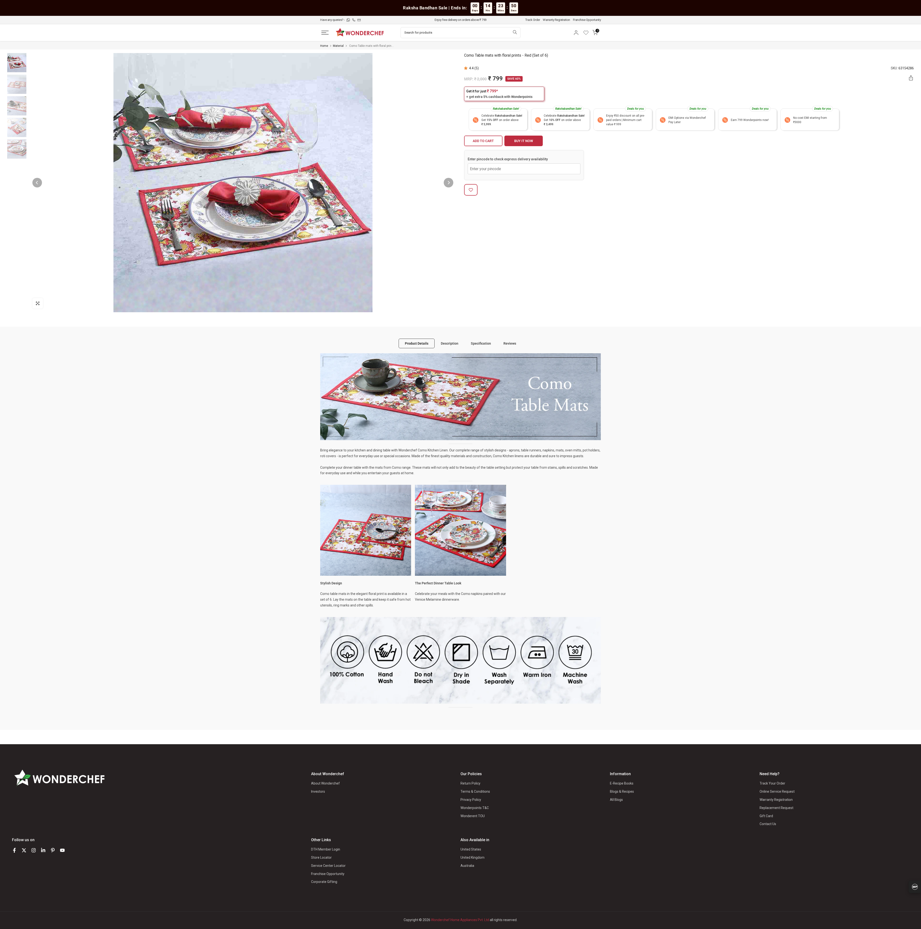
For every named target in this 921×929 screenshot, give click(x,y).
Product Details (416, 343)
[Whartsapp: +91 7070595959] (348, 20)
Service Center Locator (328, 866)
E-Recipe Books (621, 783)
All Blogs (616, 800)
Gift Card (766, 816)
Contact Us (768, 824)
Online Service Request (777, 791)
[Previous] (37, 182)
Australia (467, 866)
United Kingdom (472, 857)
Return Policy (470, 783)
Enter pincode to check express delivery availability (508, 159)
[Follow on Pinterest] (52, 850)
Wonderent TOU (472, 816)
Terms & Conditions (475, 791)
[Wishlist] (587, 33)
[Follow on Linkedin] (43, 850)
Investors (318, 791)
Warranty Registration (556, 20)
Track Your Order (772, 783)
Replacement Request (776, 808)
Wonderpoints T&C (474, 808)
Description (449, 343)
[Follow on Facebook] (14, 850)
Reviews (509, 343)
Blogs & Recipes (622, 791)
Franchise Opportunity (587, 20)
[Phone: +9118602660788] (354, 20)
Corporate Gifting (324, 882)
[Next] (448, 182)
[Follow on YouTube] (62, 850)
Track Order (532, 20)
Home (324, 46)
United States (470, 849)
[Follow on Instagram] (33, 850)
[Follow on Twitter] (24, 850)
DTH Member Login (325, 849)
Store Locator (321, 857)
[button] (466, 68)
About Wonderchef (325, 783)
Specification (481, 343)
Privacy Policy (470, 800)
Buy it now (523, 141)
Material (338, 46)
